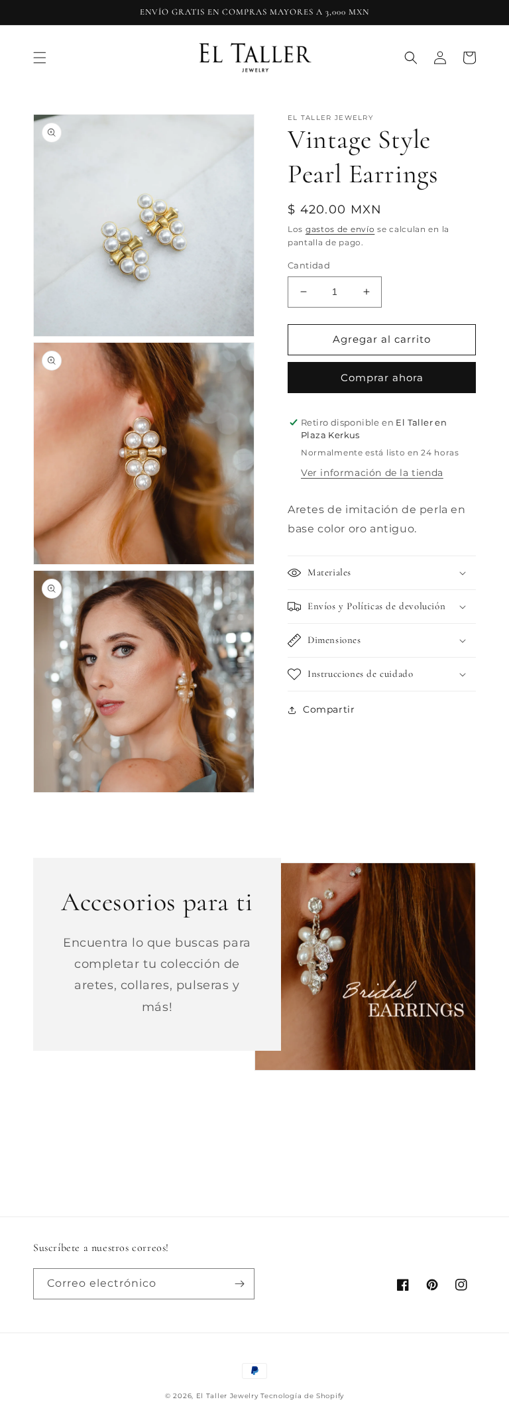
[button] (39, 57)
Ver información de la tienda (372, 473)
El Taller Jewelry (228, 1396)
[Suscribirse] (239, 1283)
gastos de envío (340, 229)
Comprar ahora (382, 377)
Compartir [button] (329, 709)
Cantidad (309, 265)
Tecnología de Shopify (302, 1396)
